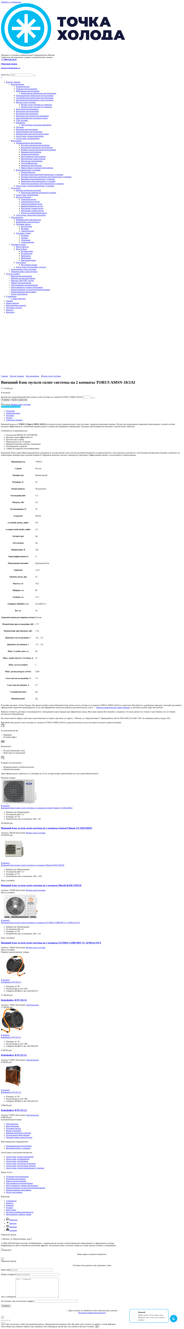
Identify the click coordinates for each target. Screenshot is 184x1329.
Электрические (27, 231)
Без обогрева (26, 226)
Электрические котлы (30, 202)
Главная (4, 376)
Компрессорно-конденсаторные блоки (32, 134)
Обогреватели (17, 217)
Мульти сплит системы (26, 102)
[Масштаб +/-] (2, 1320)
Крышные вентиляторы (31, 152)
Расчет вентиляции (19, 294)
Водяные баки (27, 251)
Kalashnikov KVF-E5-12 (11, 1092)
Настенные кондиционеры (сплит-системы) (34, 100)
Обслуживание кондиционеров (24, 285)
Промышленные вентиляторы (29, 143)
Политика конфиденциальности (19, 1212)
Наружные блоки (28, 260)
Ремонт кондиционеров (21, 283)
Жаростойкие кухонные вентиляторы (37, 168)
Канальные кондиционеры (27, 111)
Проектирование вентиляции (23, 292)
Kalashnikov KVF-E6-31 (11, 982)
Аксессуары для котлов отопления (30, 215)
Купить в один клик (19, 400)
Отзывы (9, 301)
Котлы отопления (23, 197)
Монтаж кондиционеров (21, 276)
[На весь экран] (5, 1320)
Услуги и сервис (13, 274)
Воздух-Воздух (22, 247)
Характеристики (13, 413)
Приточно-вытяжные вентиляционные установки (42, 183)
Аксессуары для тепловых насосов (31, 267)
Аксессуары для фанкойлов (27, 138)
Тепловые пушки (23, 233)
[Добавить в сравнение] (2, 402)
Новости (9, 310)
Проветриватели (28, 172)
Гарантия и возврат (14, 420)
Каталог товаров (13, 82)
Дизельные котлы (28, 199)
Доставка (10, 415)
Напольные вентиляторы (31, 161)
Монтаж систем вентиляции (23, 278)
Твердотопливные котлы (31, 204)
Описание (10, 411)
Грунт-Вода (21, 262)
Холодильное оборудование (18, 1135)
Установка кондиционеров (17, 1176)
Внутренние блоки (29, 265)
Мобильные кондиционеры (27, 91)
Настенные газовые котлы (32, 208)
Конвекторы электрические (28, 222)
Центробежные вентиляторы (33, 156)
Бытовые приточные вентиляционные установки (42, 174)
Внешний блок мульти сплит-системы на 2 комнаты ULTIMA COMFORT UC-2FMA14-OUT (40, 923)
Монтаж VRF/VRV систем (22, 281)
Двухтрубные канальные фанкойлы (36, 125)
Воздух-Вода (21, 249)
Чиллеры (20, 127)
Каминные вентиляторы (31, 165)
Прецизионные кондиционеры (29, 132)
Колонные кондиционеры (27, 114)
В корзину (6, 400)
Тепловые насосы (18, 244)
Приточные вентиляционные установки (38, 181)
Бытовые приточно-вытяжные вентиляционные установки (46, 177)
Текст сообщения (8, 1297)
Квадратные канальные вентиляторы (37, 147)
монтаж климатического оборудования (112, 707)
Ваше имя (5, 1270)
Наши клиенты (12, 303)
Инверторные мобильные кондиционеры (38, 93)
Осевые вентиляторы (30, 154)
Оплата (9, 418)
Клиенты (10, 1205)
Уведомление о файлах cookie (18, 1214)
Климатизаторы (23, 86)
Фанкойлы (20, 123)
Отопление (16, 188)
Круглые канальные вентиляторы (35, 145)
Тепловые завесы (23, 224)
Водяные (25, 229)
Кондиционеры (17, 84)
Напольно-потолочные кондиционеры (32, 116)
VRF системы (22, 120)
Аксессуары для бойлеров (27, 195)
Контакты (10, 312)
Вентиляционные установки (28, 170)
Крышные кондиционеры (27, 129)
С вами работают (18, 299)
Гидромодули (26, 253)
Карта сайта (11, 1210)
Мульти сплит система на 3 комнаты (36, 107)
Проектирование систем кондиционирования (30, 290)
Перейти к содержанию (11, 2)
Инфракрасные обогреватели (28, 220)
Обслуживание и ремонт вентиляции (27, 287)
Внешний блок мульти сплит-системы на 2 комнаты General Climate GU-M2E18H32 (36, 808)
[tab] (94, 411)
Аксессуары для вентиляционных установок (35, 186)
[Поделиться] (7, 1320)
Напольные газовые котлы (32, 211)
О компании (11, 296)
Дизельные (25, 240)
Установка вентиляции (16, 1179)
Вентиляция (16, 141)
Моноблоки (26, 258)
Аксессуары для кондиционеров (30, 136)
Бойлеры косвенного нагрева (28, 190)
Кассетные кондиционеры (27, 109)
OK (97, 1327)
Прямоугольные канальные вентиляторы (38, 150)
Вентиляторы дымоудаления (33, 159)
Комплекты (26, 256)
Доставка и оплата (14, 308)
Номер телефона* (8, 1274)
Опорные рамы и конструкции (24, 271)
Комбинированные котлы (32, 206)
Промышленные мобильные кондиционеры (34, 96)
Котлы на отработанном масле (34, 213)
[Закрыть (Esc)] (10, 1320)
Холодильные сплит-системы (23, 269)
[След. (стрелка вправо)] (5, 1322)
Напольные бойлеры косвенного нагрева (38, 193)
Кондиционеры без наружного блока (32, 118)
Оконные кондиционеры (26, 89)
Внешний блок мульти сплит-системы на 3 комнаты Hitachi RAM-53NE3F (32, 865)
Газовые (24, 238)
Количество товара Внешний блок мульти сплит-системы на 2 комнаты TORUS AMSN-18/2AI (41, 397)
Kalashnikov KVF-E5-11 (11, 1037)
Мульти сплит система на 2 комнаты (36, 105)
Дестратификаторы (29, 163)
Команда (9, 1203)
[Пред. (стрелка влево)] (2, 1322)
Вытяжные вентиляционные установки (38, 179)
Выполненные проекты (16, 305)
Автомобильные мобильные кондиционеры (34, 98)
